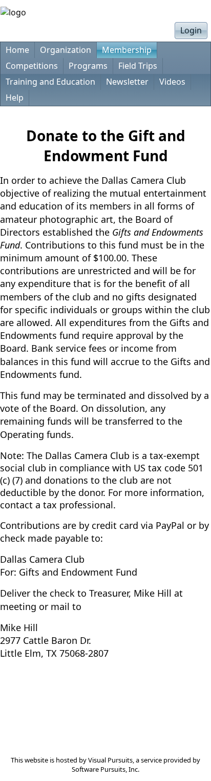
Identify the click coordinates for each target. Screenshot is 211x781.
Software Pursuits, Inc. (105, 769)
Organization (65, 49)
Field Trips (137, 65)
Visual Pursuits (110, 760)
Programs (88, 65)
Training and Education (50, 81)
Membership (127, 49)
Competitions (32, 65)
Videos (172, 81)
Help (15, 97)
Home (17, 49)
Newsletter (127, 81)
